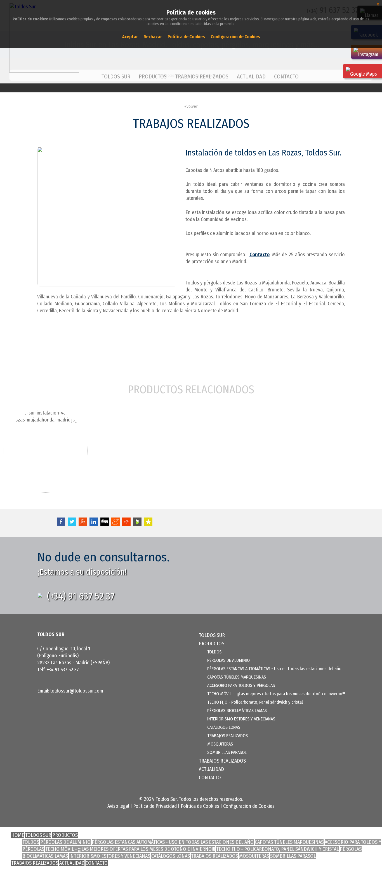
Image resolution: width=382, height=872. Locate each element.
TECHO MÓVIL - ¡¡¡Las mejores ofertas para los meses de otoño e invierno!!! (276, 693)
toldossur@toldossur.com (76, 691)
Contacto (259, 254)
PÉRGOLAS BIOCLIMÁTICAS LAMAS (237, 710)
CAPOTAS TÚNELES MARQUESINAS (236, 677)
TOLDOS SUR (116, 76)
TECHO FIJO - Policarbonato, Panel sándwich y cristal (255, 702)
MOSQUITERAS (220, 744)
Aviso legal (118, 806)
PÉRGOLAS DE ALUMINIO (228, 660)
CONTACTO (286, 76)
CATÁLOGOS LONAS (223, 727)
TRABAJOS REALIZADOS (201, 76)
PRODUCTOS (65, 835)
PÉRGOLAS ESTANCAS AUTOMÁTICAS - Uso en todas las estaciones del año (274, 668)
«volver (191, 106)
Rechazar (152, 36)
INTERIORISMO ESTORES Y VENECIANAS (241, 719)
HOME (17, 835)
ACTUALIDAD (251, 76)
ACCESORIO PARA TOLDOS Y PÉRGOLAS (241, 685)
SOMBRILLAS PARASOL (227, 752)
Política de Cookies (200, 806)
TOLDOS (214, 652)
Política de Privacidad (155, 806)
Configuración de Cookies (249, 806)
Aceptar (130, 36)
